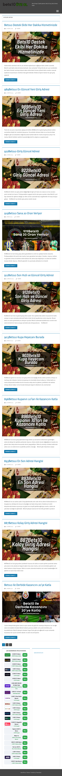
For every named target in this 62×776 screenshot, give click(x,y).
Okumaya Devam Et (10, 80)
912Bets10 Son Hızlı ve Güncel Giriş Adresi (29, 275)
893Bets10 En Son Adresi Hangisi (23, 461)
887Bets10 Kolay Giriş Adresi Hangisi (26, 523)
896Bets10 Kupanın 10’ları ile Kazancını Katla (31, 399)
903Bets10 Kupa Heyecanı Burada (24, 337)
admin (18, 28)
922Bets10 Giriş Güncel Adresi (22, 151)
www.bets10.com (38, 652)
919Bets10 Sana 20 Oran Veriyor (23, 213)
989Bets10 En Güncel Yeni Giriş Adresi (26, 89)
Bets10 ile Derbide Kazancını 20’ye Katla (27, 585)
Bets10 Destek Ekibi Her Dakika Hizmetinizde (30, 25)
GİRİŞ (24, 655)
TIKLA (24, 660)
